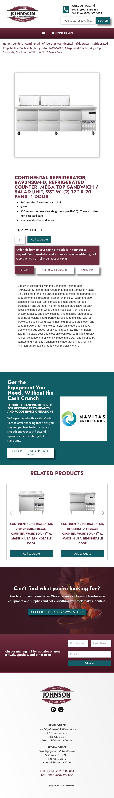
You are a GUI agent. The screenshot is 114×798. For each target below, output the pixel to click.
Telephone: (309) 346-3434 (57, 771)
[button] (43, 33)
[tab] (24, 270)
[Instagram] (61, 709)
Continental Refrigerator (40, 43)
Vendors (18, 43)
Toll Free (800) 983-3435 (52, 258)
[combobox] (78, 20)
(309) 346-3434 (25, 258)
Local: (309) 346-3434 (85, 9)
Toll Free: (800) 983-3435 (87, 13)
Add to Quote (39, 239)
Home (7, 43)
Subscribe (89, 663)
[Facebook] (53, 709)
